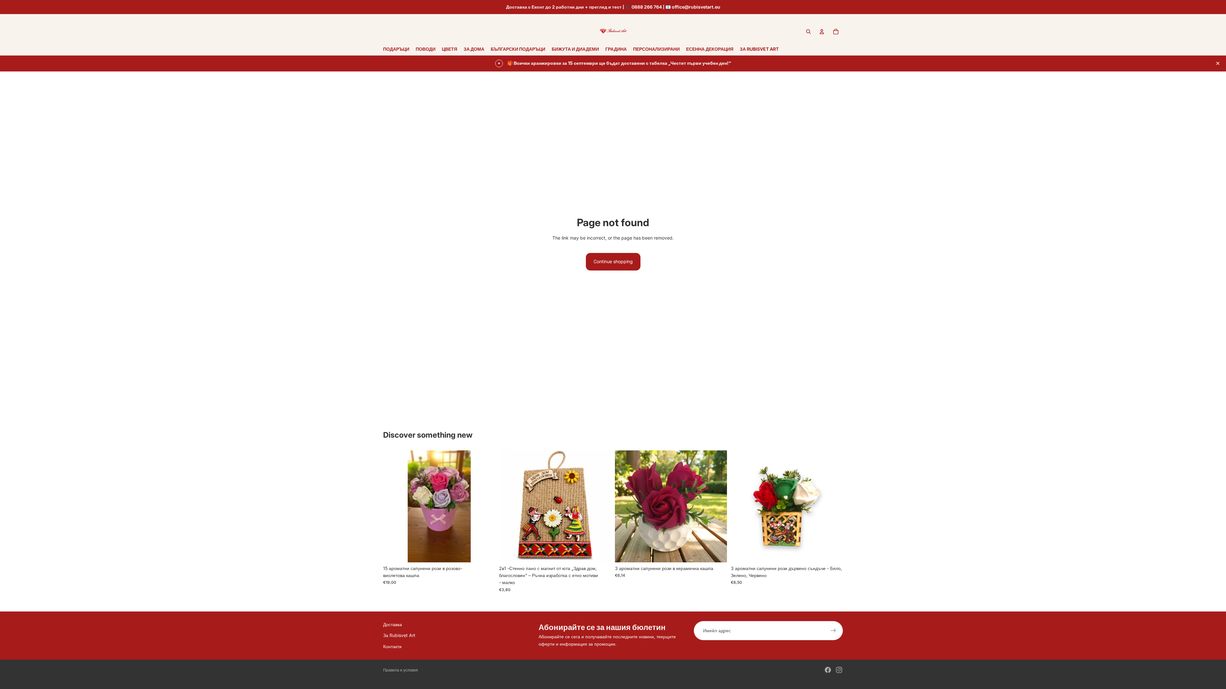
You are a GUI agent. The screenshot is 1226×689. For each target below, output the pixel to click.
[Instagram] (839, 670)
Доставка (392, 624)
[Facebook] (828, 670)
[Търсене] (808, 32)
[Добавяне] (485, 552)
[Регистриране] (833, 630)
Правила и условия (400, 670)
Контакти (392, 646)
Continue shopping (613, 261)
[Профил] (822, 32)
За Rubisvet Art (399, 635)
